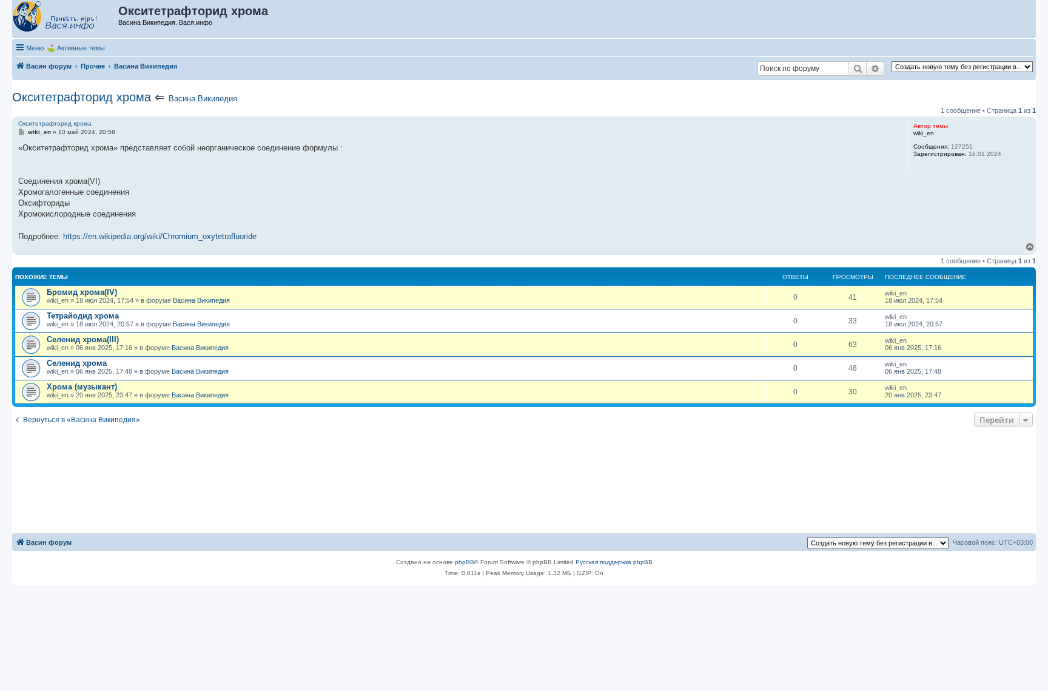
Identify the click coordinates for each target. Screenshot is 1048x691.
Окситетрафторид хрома (81, 97)
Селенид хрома (77, 363)
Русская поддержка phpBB (614, 562)
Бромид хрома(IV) (82, 292)
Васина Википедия (203, 98)
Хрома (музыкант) (82, 386)
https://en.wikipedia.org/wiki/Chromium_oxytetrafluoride (160, 236)
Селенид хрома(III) (83, 339)
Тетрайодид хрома (83, 315)
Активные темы (81, 48)
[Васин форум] (65, 17)
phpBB (464, 562)
